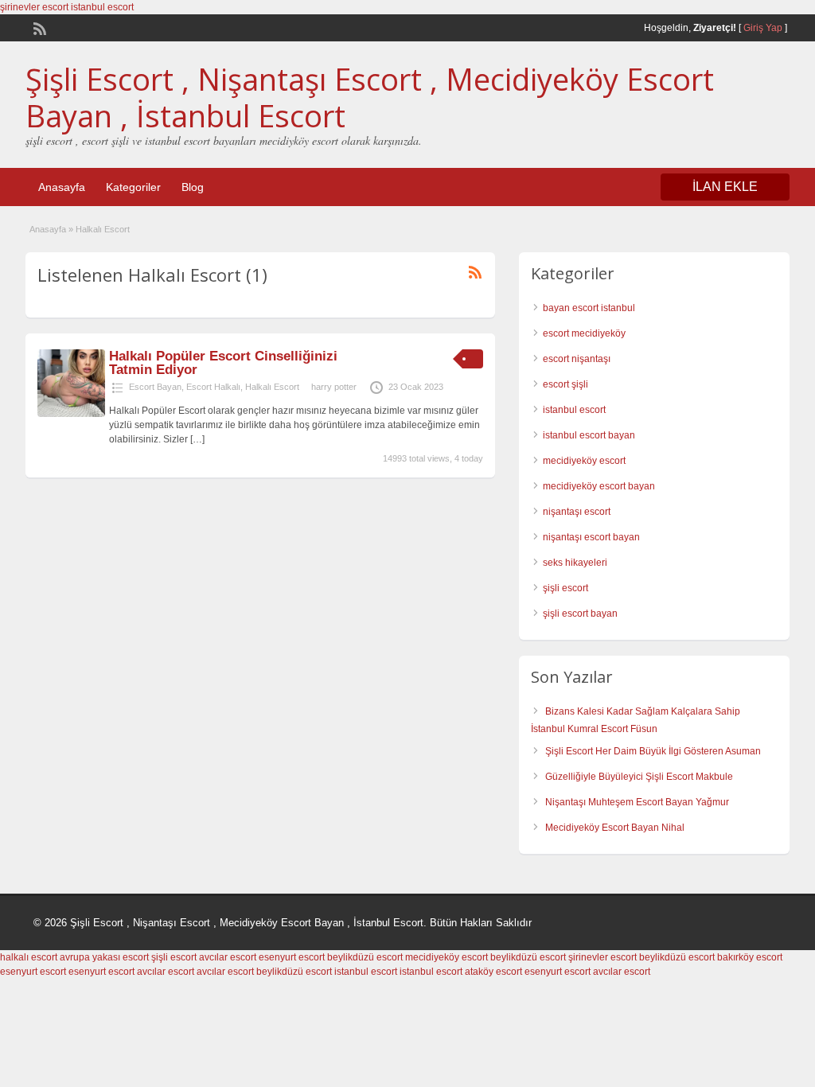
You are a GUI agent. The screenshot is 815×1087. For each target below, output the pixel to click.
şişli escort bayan (580, 613)
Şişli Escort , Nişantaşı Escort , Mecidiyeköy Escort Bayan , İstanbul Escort (369, 97)
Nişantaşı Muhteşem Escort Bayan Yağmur (637, 802)
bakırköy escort (749, 957)
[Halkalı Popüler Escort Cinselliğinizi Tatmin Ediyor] (71, 413)
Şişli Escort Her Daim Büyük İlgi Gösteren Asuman (653, 751)
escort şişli (565, 384)
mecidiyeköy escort (584, 460)
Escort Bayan (155, 387)
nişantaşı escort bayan (591, 537)
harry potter (334, 387)
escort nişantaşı (576, 358)
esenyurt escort (292, 957)
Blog (192, 187)
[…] (197, 439)
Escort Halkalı (213, 387)
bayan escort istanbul (589, 308)
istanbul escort (102, 7)
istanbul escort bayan (589, 435)
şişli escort (565, 588)
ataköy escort (493, 971)
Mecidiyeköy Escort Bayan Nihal (614, 827)
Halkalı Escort (272, 387)
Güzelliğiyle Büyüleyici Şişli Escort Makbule (639, 776)
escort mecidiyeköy (584, 333)
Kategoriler (133, 187)
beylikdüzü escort (365, 957)
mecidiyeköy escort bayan (599, 486)
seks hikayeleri (575, 562)
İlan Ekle (725, 186)
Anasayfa (61, 187)
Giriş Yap (762, 27)
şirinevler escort (34, 7)
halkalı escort (28, 957)
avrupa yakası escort (104, 957)
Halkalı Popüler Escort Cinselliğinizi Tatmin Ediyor (223, 363)
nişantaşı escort (576, 511)
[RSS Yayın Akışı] (38, 27)
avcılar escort (227, 957)
